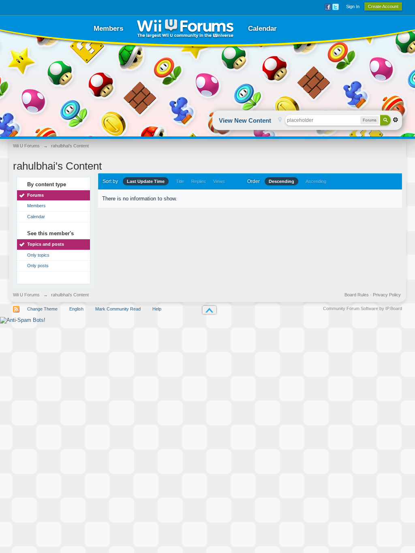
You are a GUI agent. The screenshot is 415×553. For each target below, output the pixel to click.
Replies (198, 181)
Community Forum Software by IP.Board (362, 308)
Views (219, 181)
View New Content (245, 120)
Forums (35, 195)
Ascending (316, 181)
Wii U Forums (26, 294)
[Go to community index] (185, 28)
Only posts (38, 265)
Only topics (38, 255)
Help (156, 308)
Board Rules (356, 294)
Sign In (352, 6)
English (76, 308)
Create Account (383, 6)
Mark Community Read (118, 308)
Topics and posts (45, 244)
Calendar (262, 28)
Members (108, 28)
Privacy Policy (387, 294)
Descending (281, 181)
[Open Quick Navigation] (279, 120)
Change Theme (42, 308)
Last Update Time (146, 181)
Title (180, 181)
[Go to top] (209, 310)
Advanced (395, 120)
